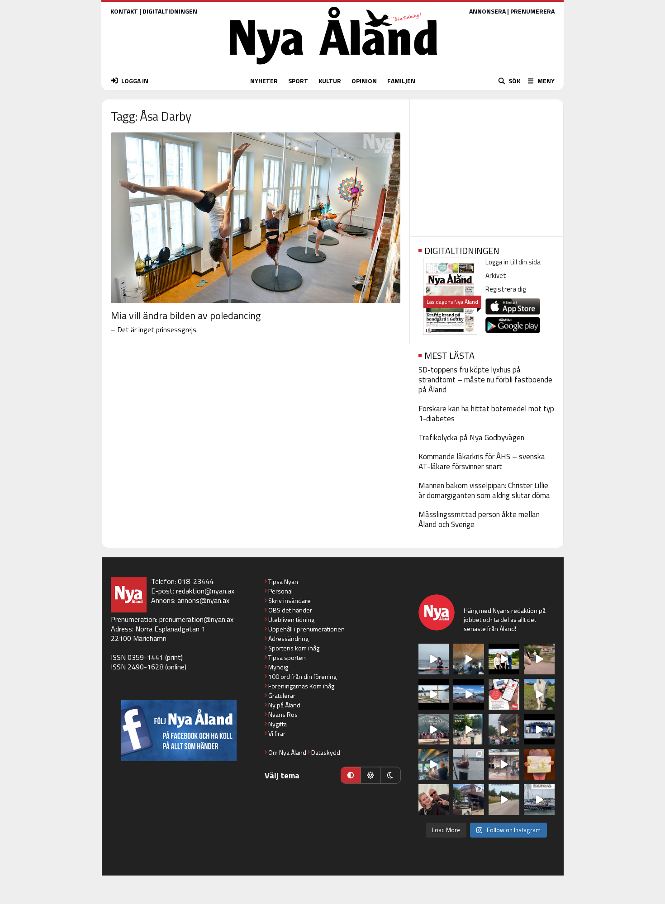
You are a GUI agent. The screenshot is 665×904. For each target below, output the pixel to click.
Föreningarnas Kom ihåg (301, 686)
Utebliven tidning (291, 619)
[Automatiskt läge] (351, 775)
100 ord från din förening (302, 676)
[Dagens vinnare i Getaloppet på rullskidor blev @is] (504, 799)
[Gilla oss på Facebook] (179, 730)
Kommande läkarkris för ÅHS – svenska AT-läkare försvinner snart (481, 461)
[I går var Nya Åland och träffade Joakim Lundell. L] (433, 799)
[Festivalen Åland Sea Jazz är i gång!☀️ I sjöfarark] (468, 659)
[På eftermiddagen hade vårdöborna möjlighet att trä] (504, 659)
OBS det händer (290, 610)
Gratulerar (281, 695)
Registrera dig (505, 289)
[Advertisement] (486, 164)
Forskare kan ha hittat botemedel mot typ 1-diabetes (486, 413)
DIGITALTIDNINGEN (169, 11)
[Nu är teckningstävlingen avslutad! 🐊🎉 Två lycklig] (539, 764)
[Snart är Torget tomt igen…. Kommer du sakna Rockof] (468, 729)
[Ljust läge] (370, 775)
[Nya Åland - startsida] (333, 66)
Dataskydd (325, 752)
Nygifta (277, 724)
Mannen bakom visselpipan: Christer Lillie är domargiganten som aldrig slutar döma (484, 490)
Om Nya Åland (287, 752)
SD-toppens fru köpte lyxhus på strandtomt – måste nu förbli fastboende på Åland (485, 380)
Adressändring (288, 638)
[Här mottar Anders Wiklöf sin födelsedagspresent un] (433, 764)
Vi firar (276, 733)
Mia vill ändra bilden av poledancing (186, 315)
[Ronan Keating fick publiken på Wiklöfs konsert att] (504, 729)
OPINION (364, 80)
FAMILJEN (401, 80)
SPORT (298, 80)
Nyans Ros (283, 714)
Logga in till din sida (513, 262)
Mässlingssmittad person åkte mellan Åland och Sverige (479, 519)
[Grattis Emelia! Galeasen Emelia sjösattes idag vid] (468, 764)
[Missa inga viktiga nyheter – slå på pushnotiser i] (504, 694)
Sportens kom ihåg (293, 648)
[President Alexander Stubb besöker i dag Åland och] (539, 659)
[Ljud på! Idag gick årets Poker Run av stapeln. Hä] (539, 799)
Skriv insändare (289, 600)
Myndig (278, 667)
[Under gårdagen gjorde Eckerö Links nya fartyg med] (468, 694)
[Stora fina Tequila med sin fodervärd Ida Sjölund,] (539, 694)
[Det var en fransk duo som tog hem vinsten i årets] (433, 694)
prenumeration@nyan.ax (196, 619)
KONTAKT (124, 11)
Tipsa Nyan (283, 581)
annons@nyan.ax (203, 600)
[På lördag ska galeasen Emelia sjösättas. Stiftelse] (468, 799)
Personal (280, 591)
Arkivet (495, 275)
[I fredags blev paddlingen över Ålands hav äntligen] (433, 659)
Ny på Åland (284, 705)
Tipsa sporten (287, 657)
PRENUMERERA (532, 11)
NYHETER (264, 80)
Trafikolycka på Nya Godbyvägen (471, 437)
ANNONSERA (487, 11)
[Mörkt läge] (390, 775)
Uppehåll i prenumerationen (306, 629)
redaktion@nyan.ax (205, 590)
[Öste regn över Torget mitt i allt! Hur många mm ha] (504, 764)
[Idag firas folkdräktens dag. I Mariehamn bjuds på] (433, 729)
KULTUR (329, 80)
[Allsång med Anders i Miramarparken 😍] (539, 729)
